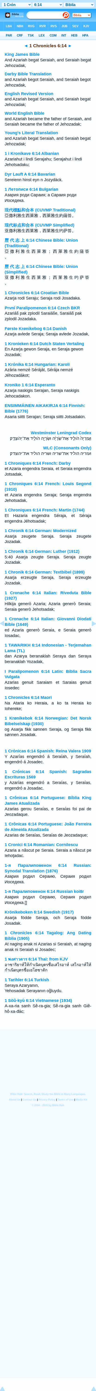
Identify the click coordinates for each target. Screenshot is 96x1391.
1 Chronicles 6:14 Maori (28, 697)
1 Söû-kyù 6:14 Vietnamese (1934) (38, 1000)
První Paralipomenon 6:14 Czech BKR (42, 308)
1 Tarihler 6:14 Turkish (27, 979)
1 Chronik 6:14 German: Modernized (40, 530)
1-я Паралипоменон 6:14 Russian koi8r (44, 891)
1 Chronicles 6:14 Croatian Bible (37, 292)
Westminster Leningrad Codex (61, 432)
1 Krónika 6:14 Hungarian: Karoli (37, 364)
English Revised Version (29, 93)
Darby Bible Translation (28, 74)
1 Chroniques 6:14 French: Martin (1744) (45, 510)
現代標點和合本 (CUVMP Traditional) (40, 210)
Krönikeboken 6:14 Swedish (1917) (39, 912)
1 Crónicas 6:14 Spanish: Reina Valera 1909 (48, 751)
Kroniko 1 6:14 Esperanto (30, 385)
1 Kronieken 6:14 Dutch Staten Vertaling (44, 343)
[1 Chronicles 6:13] (6, 634)
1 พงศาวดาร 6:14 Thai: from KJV (36, 959)
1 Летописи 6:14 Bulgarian (31, 189)
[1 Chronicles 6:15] (90, 634)
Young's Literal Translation (31, 132)
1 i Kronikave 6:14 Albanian (32, 153)
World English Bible (24, 113)
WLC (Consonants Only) (67, 448)
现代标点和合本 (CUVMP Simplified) (39, 225)
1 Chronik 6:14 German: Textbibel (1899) (45, 572)
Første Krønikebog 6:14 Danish (36, 328)
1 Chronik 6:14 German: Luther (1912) (42, 551)
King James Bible (22, 54)
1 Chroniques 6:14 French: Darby (38, 463)
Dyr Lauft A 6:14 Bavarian (30, 174)
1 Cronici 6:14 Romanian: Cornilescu (41, 844)
